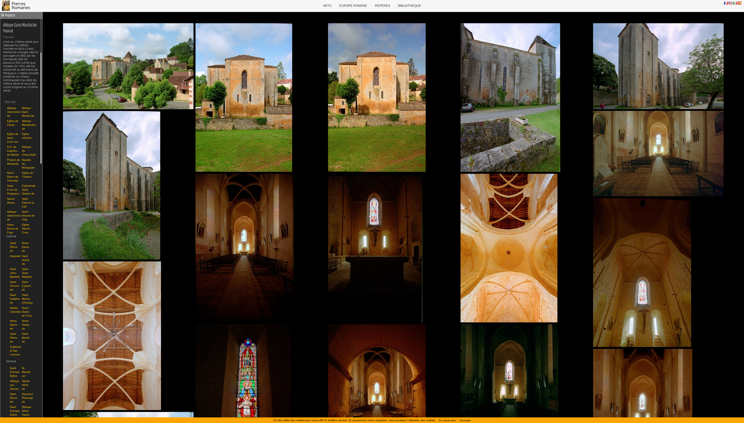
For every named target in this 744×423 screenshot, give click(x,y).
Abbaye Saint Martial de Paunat (28, 111)
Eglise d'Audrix (27, 135)
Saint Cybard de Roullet (26, 285)
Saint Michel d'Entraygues (27, 298)
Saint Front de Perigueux (13, 189)
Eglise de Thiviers (27, 174)
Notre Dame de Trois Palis (27, 311)
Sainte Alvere (11, 200)
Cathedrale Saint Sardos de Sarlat (28, 189)
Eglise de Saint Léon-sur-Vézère (13, 137)
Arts (327, 5)
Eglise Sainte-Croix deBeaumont (28, 228)
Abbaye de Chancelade (28, 150)
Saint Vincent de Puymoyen (15, 285)
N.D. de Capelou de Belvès (13, 150)
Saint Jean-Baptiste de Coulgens (15, 272)
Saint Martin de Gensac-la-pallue (27, 337)
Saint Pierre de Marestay (15, 397)
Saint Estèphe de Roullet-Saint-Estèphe (15, 298)
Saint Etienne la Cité (28, 202)
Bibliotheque (409, 5)
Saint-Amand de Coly (28, 215)
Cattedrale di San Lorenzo (15, 350)
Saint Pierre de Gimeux (14, 246)
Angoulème (15, 256)
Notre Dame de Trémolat (12, 176)
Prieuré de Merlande (13, 161)
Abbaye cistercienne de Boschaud (13, 215)
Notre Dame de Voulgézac (15, 324)
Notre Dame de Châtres (27, 246)
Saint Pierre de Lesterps (15, 337)
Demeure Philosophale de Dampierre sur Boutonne (27, 397)
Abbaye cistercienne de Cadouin (13, 111)
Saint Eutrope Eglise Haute (15, 371)
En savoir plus (447, 420)
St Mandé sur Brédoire (27, 371)
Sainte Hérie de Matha (26, 384)
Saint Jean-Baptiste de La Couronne (27, 272)
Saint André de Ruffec (26, 259)
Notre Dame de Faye (12, 228)
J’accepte (465, 420)
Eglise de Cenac (12, 122)
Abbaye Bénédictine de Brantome (28, 124)
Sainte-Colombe (15, 309)
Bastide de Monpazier (28, 163)
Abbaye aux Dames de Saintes (14, 384)
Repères (382, 5)
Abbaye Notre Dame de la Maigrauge (27, 410)
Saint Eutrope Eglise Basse (15, 410)
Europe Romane (353, 5)
